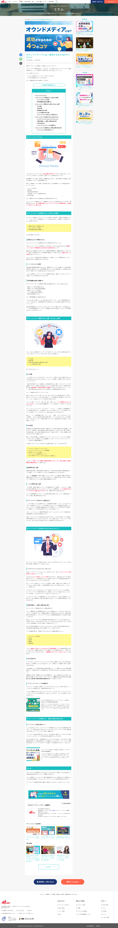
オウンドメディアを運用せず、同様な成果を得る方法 (48, 127)
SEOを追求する (41, 123)
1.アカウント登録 (81, 904)
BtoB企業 (39, 108)
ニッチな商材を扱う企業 (43, 112)
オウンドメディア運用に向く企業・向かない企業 (47, 104)
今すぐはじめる (111, 1)
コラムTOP (48, 867)
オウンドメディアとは (40, 95)
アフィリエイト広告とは (64, 904)
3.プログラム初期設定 (82, 911)
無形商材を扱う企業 (42, 110)
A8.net (53, 810)
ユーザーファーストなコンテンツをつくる (47, 119)
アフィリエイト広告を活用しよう (45, 129)
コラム (57, 1)
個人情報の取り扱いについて (9, 913)
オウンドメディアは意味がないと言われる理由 (46, 97)
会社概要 (98, 926)
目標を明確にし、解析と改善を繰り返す (47, 121)
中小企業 (39, 106)
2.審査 (79, 908)
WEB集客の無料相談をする (49, 85)
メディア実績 (62, 911)
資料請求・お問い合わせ (97, 1)
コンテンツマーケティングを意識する (46, 125)
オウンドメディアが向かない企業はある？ (47, 114)
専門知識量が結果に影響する (44, 101)
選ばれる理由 (62, 908)
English (29, 910)
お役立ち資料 (51, 1)
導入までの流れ (27, 1)
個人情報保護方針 (90, 926)
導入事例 (21, 1)
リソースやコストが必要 (43, 99)
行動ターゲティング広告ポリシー (26, 913)
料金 (33, 1)
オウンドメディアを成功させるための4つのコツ (47, 117)
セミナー (45, 1)
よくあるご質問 (39, 1)
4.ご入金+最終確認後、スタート (84, 914)
